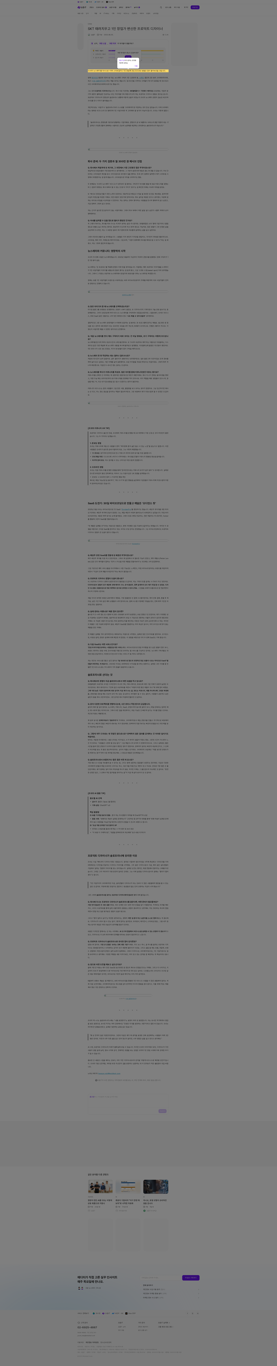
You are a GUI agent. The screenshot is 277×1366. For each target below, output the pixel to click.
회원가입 (121, 60)
